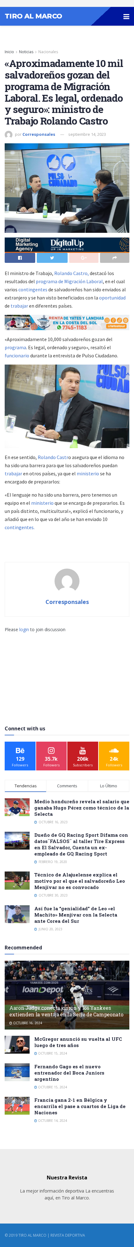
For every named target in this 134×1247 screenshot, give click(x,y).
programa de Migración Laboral (69, 281)
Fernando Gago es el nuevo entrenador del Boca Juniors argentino (69, 1072)
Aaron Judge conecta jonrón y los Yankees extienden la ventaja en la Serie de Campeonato (66, 1011)
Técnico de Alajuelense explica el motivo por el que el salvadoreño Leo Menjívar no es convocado (79, 880)
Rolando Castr (53, 457)
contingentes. (20, 527)
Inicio (9, 51)
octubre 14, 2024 (52, 1120)
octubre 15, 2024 (52, 1053)
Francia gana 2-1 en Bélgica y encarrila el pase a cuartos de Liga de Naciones (80, 1106)
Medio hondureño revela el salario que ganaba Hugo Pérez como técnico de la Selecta (81, 807)
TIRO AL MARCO (33, 16)
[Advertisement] (67, 672)
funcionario (17, 355)
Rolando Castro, (71, 273)
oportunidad (112, 297)
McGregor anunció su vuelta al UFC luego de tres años (78, 1042)
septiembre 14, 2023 (87, 134)
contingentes (33, 289)
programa (15, 347)
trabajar (20, 306)
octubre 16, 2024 (27, 1023)
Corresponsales (38, 134)
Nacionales (48, 51)
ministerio (88, 473)
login (24, 629)
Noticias (26, 51)
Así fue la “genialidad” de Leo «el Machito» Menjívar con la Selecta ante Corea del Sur (75, 914)
